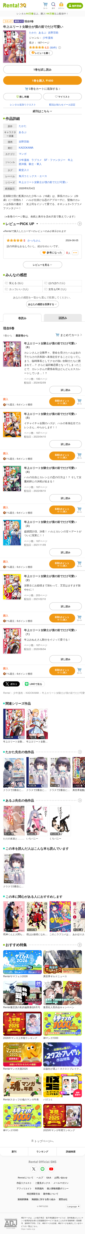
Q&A (48, 1177)
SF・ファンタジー (54, 160)
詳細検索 (71, 1151)
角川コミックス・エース (33, 176)
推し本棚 (24, 96)
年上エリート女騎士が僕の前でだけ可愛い (43, 182)
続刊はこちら (41, 111)
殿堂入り (24, 170)
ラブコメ (36, 160)
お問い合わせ (60, 1177)
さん (34, 240)
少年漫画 (48, 37)
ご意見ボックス (42, 1182)
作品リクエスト (24, 1182)
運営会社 (63, 1199)
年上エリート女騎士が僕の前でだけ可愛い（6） (50, 345)
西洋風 (22, 164)
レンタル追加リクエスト (23, 104)
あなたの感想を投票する (41, 304)
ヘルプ (40, 1177)
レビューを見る (41, 264)
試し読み (65, 390)
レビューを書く (42, 52)
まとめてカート (70, 335)
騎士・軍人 (35, 164)
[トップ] (11, 5)
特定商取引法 (33, 1193)
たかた (33, 32)
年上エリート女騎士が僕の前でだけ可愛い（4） (50, 470)
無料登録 (76, 5)
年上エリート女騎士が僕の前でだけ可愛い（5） (50, 416)
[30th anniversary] (23, 5)
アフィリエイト (24, 1188)
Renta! (6, 692)
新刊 (14, 1151)
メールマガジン (61, 1182)
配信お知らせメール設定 (62, 104)
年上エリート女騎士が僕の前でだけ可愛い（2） (50, 578)
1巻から (7, 335)
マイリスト (64, 96)
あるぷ (42, 32)
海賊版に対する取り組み (44, 1199)
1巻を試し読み (42, 69)
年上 (70, 160)
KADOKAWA (26, 147)
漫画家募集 (23, 1199)
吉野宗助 (53, 32)
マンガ (22, 154)
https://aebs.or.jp (28, 1229)
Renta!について (25, 1177)
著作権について (50, 1193)
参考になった (54, 252)
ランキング (42, 1151)
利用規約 (39, 1188)
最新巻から (22, 335)
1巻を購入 (42, 80)
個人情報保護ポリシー (58, 1188)
